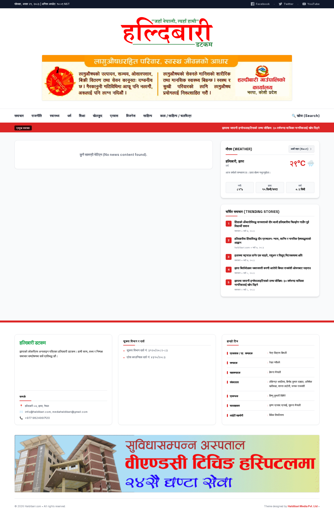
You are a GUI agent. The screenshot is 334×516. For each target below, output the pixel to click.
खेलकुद (97, 116)
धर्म (69, 116)
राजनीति (37, 116)
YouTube (313, 4)
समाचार (19, 116)
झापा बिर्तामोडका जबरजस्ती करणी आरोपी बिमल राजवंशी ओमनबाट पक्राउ (272, 268)
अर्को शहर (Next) (299, 148)
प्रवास (114, 116)
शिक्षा (82, 116)
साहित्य (147, 116)
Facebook (263, 4)
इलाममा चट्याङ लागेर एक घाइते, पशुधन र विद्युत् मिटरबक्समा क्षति (268, 255)
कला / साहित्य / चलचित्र (176, 116)
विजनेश (130, 116)
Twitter (288, 4)
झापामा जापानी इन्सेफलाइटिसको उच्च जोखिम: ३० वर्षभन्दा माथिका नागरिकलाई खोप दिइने (263, 128)
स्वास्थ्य (55, 116)
